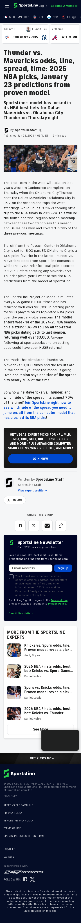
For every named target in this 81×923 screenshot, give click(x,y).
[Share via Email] (47, 525)
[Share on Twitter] (33, 525)
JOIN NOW (40, 459)
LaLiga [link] (71, 17)
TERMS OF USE (12, 828)
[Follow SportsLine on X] (32, 880)
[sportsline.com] (26, 5)
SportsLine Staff (50, 479)
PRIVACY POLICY (13, 813)
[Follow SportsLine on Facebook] (25, 880)
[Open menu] (7, 5)
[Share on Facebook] (20, 525)
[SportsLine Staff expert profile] (9, 482)
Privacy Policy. (57, 603)
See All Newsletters (21, 613)
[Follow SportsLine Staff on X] (40, 130)
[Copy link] (60, 525)
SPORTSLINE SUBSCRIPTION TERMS (24, 836)
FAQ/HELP (9, 849)
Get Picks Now (42, 758)
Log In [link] (43, 6)
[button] (40, 652)
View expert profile (30, 490)
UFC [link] (26, 17)
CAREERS (9, 857)
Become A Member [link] (64, 6)
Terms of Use (59, 600)
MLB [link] (12, 17)
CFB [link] (55, 17)
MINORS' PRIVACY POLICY (19, 820)
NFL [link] (41, 17)
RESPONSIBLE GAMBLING (18, 805)
